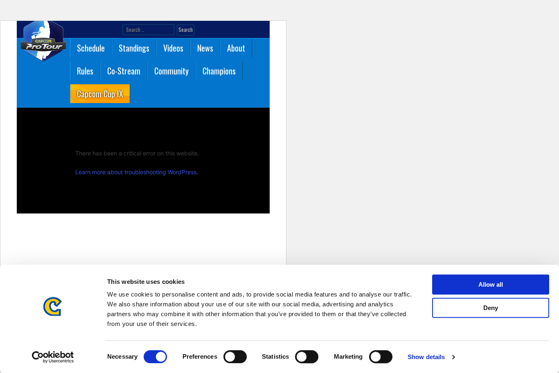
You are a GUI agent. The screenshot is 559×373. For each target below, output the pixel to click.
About (236, 48)
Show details (426, 356)
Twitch (114, 30)
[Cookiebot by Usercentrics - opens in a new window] (53, 357)
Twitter (88, 30)
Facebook (75, 30)
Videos (173, 48)
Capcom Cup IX (100, 94)
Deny (490, 307)
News (205, 48)
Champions (219, 71)
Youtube (101, 30)
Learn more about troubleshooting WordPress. (136, 172)
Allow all (490, 284)
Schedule (91, 48)
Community (171, 71)
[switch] (235, 356)
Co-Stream (123, 71)
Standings (134, 48)
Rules (85, 71)
